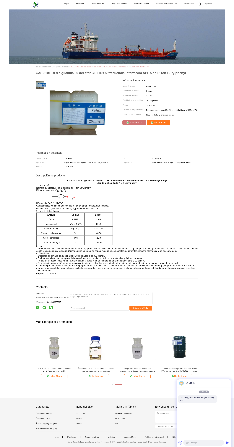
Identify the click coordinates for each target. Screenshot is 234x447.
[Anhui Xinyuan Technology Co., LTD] (35, 4)
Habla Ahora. (189, 4)
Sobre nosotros (98, 4)
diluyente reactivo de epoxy (46, 429)
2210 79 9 (51, 273)
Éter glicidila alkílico (43, 413)
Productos (80, 4)
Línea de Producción (123, 413)
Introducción (80, 413)
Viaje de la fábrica (119, 4)
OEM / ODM (120, 418)
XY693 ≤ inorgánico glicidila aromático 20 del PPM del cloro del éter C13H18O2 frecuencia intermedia (179, 370)
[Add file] (180, 443)
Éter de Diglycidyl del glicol (46, 424)
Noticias (111, 437)
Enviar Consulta (141, 308)
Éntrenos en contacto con (166, 4)
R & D (117, 424)
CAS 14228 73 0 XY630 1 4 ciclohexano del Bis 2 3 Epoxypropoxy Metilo (54, 370)
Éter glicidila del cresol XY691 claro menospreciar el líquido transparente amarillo (137, 370)
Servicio (79, 424)
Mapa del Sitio (129, 437)
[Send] (227, 443)
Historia (79, 418)
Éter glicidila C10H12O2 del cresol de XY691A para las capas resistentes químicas (96, 370)
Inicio (56, 437)
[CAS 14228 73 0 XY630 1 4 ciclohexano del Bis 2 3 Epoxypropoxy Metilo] (54, 346)
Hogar (66, 4)
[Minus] (227, 383)
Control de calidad (141, 4)
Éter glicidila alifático (44, 418)
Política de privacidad (154, 437)
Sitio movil (176, 437)
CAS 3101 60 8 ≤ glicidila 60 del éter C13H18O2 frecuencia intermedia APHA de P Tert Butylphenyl (110, 67)
